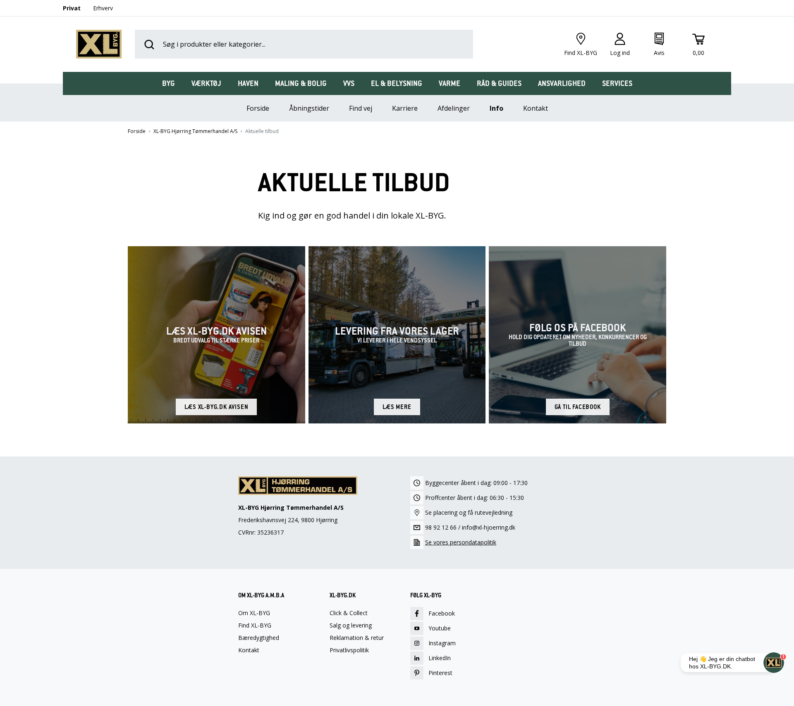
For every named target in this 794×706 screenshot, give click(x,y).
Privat (72, 8)
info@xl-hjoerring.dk (488, 527)
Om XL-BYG (254, 613)
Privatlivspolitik (349, 650)
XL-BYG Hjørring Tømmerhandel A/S (195, 131)
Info (496, 108)
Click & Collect (349, 613)
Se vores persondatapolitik (460, 542)
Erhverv (103, 8)
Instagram (442, 643)
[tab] (168, 83)
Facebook (441, 613)
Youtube (439, 628)
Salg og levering (351, 625)
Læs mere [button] (397, 407)
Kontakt (535, 108)
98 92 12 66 (441, 527)
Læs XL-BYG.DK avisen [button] (216, 407)
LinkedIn (439, 658)
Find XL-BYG (254, 625)
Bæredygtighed (258, 638)
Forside (137, 131)
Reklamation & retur (357, 638)
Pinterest (440, 673)
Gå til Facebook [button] (578, 407)
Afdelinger (454, 108)
